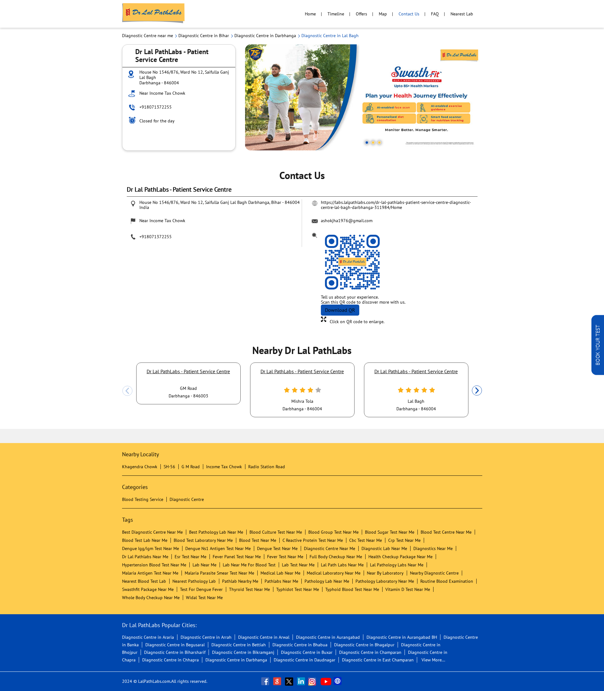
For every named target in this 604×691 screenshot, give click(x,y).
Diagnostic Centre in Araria (148, 637)
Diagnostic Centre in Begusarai (175, 645)
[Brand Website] (338, 681)
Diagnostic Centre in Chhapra (170, 660)
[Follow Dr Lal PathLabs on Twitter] (289, 681)
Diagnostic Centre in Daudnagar (304, 660)
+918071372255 (155, 107)
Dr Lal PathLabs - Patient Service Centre (188, 371)
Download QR (340, 310)
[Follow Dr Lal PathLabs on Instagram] (313, 681)
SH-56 (169, 466)
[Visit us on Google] (277, 681)
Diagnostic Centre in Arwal (263, 637)
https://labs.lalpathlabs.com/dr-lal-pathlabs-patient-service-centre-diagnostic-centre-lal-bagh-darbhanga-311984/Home (396, 204)
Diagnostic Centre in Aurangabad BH (401, 637)
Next (477, 390)
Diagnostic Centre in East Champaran (378, 660)
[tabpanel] (363, 97)
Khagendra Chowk (139, 466)
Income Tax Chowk (224, 466)
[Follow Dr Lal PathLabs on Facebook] (265, 681)
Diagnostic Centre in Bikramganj (243, 652)
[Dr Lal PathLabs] (153, 14)
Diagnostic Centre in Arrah (206, 637)
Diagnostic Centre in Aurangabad (328, 637)
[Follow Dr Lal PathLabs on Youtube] (326, 681)
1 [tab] (366, 142)
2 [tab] (373, 142)
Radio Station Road (266, 466)
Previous (127, 390)
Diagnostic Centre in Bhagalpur (364, 645)
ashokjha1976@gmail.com (346, 220)
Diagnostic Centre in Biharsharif (174, 652)
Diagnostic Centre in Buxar (307, 652)
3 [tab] (379, 142)
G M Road (191, 466)
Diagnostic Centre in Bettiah (238, 645)
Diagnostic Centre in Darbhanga (236, 660)
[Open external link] (597, 373)
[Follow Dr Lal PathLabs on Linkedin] (301, 681)
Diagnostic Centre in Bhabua (299, 645)
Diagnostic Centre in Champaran (370, 652)
